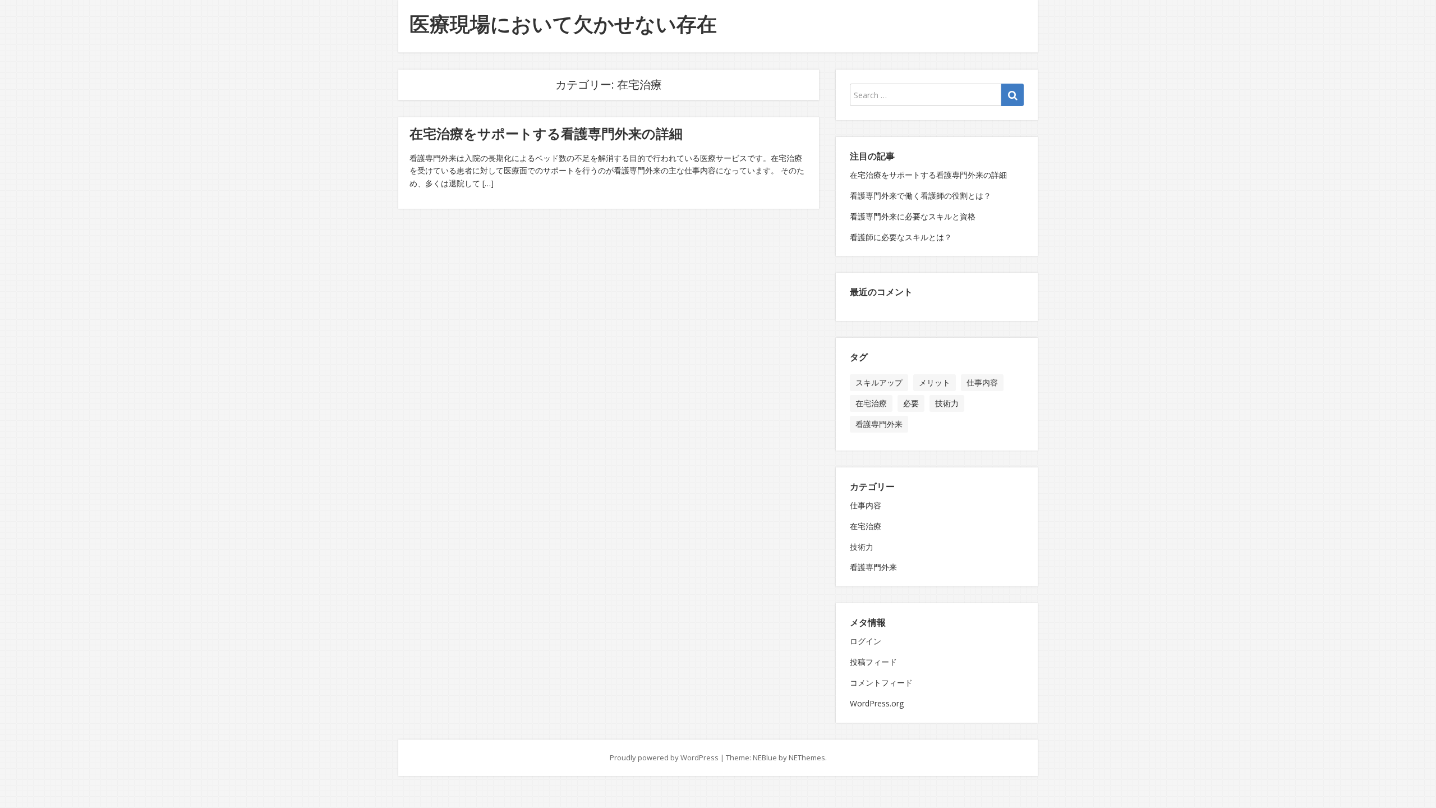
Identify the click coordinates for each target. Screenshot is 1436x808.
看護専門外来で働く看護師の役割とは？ (920, 195)
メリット (934, 382)
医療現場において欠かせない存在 (563, 24)
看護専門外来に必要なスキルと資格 (912, 216)
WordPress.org (877, 703)
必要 (911, 403)
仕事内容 (982, 382)
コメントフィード (881, 682)
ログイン (865, 641)
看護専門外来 (879, 424)
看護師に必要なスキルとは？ (901, 237)
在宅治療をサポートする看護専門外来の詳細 (546, 133)
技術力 (947, 403)
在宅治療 (871, 403)
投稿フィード (873, 661)
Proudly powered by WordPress (664, 757)
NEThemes (807, 757)
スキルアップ (879, 382)
